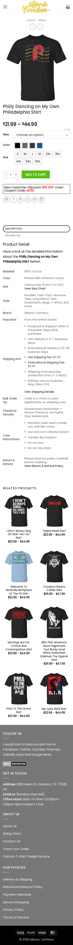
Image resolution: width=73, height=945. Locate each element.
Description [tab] (13, 228)
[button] (5, 7)
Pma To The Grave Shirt (18, 710)
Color (6, 145)
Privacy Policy (13, 909)
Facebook (10, 749)
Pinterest (53, 749)
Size (5, 157)
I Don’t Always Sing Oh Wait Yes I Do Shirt (18, 534)
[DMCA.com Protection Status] (14, 763)
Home (31, 20)
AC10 (30, 190)
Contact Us (11, 841)
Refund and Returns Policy (23, 887)
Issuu (20, 754)
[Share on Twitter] (20, 199)
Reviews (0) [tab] (12, 235)
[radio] (17, 145)
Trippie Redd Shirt (54, 531)
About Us (10, 826)
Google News (41, 754)
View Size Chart (35, 288)
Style (6, 134)
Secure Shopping (16, 902)
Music (42, 20)
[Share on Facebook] (13, 199)
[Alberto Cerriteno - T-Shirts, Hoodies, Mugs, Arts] (36, 7)
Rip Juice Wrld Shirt (54, 709)
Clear (66, 129)
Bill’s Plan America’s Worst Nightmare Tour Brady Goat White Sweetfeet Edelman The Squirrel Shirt (54, 651)
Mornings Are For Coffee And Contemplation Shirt (18, 646)
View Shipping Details (39, 392)
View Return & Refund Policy (43, 466)
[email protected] (30, 794)
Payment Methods (17, 894)
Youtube (38, 749)
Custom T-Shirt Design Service (26, 856)
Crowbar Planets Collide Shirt (54, 588)
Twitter (25, 749)
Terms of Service (16, 917)
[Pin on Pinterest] (34, 199)
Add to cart (36, 174)
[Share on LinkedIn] (41, 199)
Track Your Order (16, 849)
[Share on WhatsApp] (6, 199)
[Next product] (33, 27)
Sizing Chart (12, 833)
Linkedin (9, 754)
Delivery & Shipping (17, 879)
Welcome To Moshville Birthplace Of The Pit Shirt (19, 590)
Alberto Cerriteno (42, 939)
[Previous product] (40, 27)
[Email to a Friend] (27, 199)
